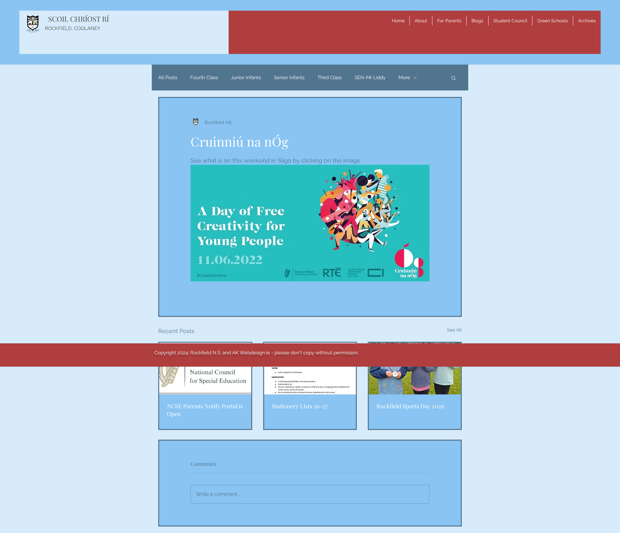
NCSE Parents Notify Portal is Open (205, 410)
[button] (421, 21)
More (404, 77)
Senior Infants (289, 77)
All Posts (167, 77)
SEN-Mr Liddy (370, 77)
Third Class (329, 77)
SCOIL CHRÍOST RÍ (78, 19)
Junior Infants (246, 77)
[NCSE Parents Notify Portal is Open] (205, 368)
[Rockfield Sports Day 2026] (415, 368)
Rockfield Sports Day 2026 (410, 406)
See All (454, 329)
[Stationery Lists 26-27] (310, 368)
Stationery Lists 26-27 (299, 406)
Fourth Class (204, 77)
